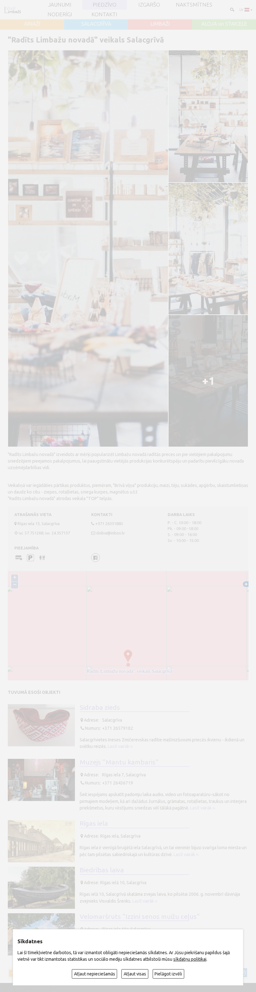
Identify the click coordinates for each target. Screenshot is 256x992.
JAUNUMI (59, 5)
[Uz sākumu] (13, 9)
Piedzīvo (104, 5)
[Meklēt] (231, 9)
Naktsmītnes (194, 5)
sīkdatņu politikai (189, 959)
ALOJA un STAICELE (224, 24)
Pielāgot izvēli (168, 973)
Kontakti (104, 14)
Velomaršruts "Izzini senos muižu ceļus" (140, 916)
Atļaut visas (135, 973)
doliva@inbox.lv (110, 533)
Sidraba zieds (100, 707)
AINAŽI (32, 24)
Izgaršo (149, 5)
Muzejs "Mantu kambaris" (119, 762)
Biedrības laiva (102, 870)
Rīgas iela (94, 823)
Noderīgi (59, 14)
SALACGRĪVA (96, 24)
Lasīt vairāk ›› (120, 746)
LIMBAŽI (160, 24)
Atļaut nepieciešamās (94, 973)
